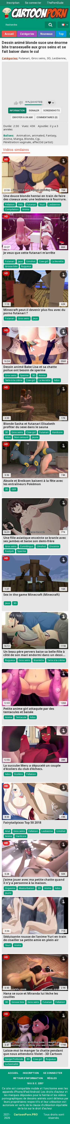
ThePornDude (55, 2)
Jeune (35, 437)
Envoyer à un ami (23, 117)
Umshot (30, 261)
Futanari (24, 58)
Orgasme (10, 888)
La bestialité (11, 1064)
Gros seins (38, 58)
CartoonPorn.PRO (26, 1114)
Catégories (27, 33)
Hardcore (57, 432)
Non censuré (21, 437)
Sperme (24, 375)
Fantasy (51, 135)
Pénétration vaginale (17, 142)
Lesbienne (59, 58)
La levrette (57, 261)
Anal (7, 831)
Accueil (9, 33)
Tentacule (21, 717)
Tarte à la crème (13, 380)
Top (61, 33)
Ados (57, 380)
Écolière (18, 774)
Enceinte (54, 546)
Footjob (9, 551)
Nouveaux (46, 33)
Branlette (39, 660)
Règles (52, 1078)
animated (38, 135)
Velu (20, 204)
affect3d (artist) (42, 142)
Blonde (29, 138)
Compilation (12, 209)
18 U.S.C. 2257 (35, 1083)
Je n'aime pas (21, 103)
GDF (14, 489)
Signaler (34, 110)
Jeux (20, 261)
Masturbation (26, 888)
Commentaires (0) (47, 117)
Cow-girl (43, 261)
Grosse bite (11, 266)
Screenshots (51, 110)
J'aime (16, 103)
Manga (18, 138)
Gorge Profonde (14, 1059)
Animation (23, 135)
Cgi (37, 138)
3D (49, 58)
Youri (42, 204)
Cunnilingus (26, 546)
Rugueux (26, 266)
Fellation (10, 204)
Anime (7, 138)
